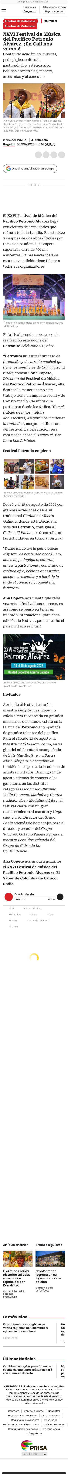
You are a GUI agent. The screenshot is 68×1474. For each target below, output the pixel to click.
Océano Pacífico (32, 908)
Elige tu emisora (54, 11)
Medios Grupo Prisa (34, 1454)
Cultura (50, 21)
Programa (30, 11)
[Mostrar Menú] (4, 9)
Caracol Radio (13, 10)
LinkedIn (53, 154)
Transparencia (51, 1429)
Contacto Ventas (34, 1411)
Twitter (46, 154)
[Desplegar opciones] (60, 897)
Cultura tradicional (38, 920)
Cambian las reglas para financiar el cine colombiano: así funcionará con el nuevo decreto (27, 1370)
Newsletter (54, 1411)
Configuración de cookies (23, 1429)
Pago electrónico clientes (22, 1415)
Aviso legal (50, 1420)
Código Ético (34, 1433)
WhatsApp (61, 154)
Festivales (14, 914)
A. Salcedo (39, 140)
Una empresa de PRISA (34, 1445)
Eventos (13, 920)
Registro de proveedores (25, 1420)
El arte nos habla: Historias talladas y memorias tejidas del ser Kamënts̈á (16, 1278)
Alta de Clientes (51, 1415)
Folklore (33, 914)
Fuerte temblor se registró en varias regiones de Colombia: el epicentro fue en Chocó (25, 1328)
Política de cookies (54, 1424)
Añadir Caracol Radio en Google (33, 168)
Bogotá (9, 144)
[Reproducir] (9, 897)
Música (51, 914)
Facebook (38, 154)
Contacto (13, 1411)
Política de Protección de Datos (21, 1424)
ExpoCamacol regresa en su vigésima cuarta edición (48, 1276)
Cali (11, 908)
